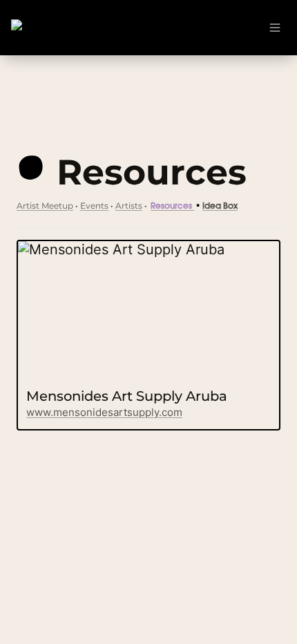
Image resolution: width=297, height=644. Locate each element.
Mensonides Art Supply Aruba (115, 249)
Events (94, 205)
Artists (128, 205)
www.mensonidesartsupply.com (104, 412)
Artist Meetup (45, 205)
